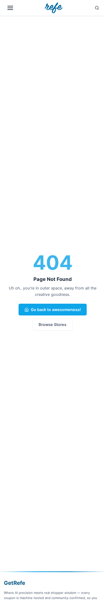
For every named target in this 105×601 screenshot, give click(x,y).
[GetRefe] (53, 7)
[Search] (85, 8)
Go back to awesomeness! (56, 309)
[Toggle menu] (21, 7)
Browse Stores (52, 324)
